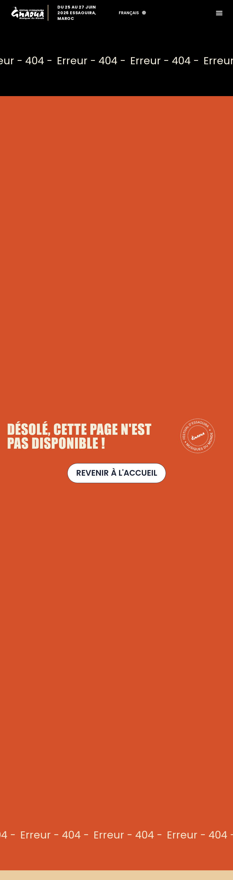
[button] (219, 12)
